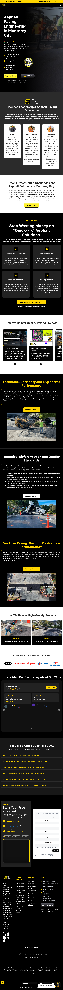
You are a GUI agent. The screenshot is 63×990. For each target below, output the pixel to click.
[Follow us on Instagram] (4, 917)
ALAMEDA (15, 935)
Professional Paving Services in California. (16, 468)
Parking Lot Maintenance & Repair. (20, 884)
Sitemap (57, 892)
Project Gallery (32, 868)
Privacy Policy (43, 892)
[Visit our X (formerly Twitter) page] (8, 915)
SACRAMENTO (49, 935)
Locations (31, 883)
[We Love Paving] (4, 5)
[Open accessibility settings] (2, 982)
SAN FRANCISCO (8, 935)
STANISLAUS (44, 937)
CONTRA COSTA (33, 935)
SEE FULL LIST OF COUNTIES (31, 939)
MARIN (56, 935)
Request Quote (31, 205)
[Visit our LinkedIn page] (8, 920)
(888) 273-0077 (55, 1)
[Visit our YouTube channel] (8, 917)
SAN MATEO (41, 935)
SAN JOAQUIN (35, 937)
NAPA (29, 937)
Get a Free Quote (47, 887)
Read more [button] (37, 701)
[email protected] (12, 809)
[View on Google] (5, 704)
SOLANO (18, 937)
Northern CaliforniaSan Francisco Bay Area (50, 865)
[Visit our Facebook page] (4, 915)
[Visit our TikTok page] (4, 923)
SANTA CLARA (23, 935)
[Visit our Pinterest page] (4, 920)
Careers (30, 875)
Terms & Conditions (50, 892)
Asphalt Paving (20, 866)
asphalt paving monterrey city (38, 194)
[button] (4, 701)
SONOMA (24, 937)
